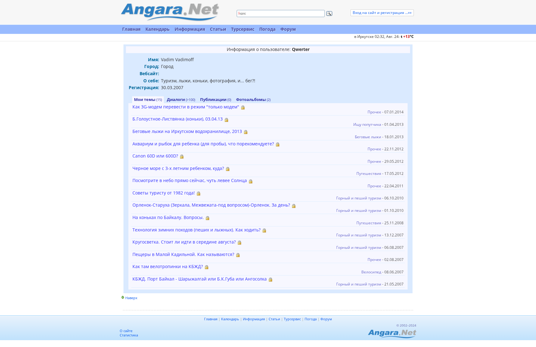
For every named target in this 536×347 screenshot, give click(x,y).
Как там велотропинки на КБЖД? (167, 266)
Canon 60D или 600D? (155, 156)
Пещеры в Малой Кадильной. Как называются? (183, 254)
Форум (288, 29)
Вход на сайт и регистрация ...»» (382, 12)
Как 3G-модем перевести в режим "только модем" (185, 107)
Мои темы (148, 99)
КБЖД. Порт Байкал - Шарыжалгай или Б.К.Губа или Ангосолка (199, 279)
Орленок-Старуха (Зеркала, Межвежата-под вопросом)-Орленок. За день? (211, 205)
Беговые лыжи (368, 136)
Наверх (131, 297)
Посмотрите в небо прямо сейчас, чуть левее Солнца (189, 180)
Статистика (129, 335)
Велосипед (371, 272)
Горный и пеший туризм (358, 198)
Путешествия (368, 173)
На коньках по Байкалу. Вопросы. (168, 217)
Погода (267, 29)
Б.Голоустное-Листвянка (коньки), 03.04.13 (177, 119)
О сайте (126, 330)
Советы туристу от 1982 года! (163, 193)
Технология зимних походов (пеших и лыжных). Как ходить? (196, 230)
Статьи (218, 29)
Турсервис (242, 29)
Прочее (374, 112)
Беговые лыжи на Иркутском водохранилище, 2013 (187, 131)
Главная (131, 29)
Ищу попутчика (367, 124)
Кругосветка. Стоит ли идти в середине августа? (184, 242)
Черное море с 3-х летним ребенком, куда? (178, 168)
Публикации (215, 99)
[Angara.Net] (169, 12)
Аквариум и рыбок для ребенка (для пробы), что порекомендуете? (203, 144)
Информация (190, 29)
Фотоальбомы (253, 99)
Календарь (157, 29)
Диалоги (181, 99)
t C (407, 36)
